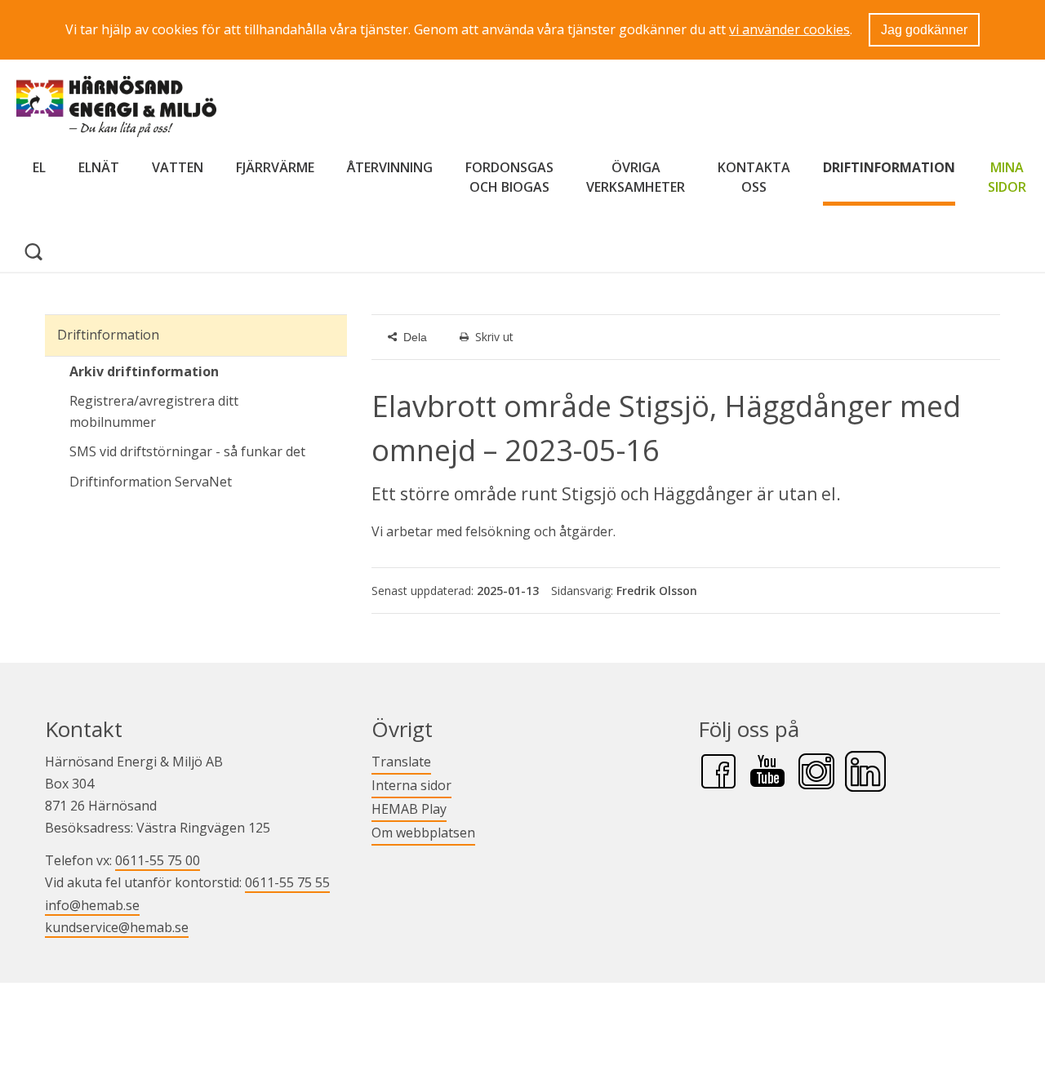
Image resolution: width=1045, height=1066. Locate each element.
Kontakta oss (754, 177)
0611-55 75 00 (157, 860)
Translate (401, 761)
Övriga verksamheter (635, 177)
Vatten (177, 167)
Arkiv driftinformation (144, 371)
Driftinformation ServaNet (208, 481)
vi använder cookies (789, 29)
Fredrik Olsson (656, 590)
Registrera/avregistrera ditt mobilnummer (153, 411)
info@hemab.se (92, 905)
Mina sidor (1007, 177)
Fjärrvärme (275, 167)
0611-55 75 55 (287, 882)
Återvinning (390, 167)
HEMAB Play (409, 808)
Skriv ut (494, 336)
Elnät (98, 167)
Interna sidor (411, 784)
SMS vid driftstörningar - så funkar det (187, 451)
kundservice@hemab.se (117, 927)
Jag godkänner (924, 30)
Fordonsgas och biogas (509, 177)
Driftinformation (889, 167)
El (39, 167)
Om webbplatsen (423, 833)
